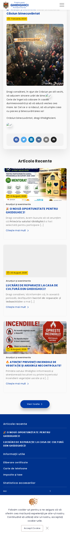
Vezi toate (33, 404)
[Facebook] (16, 140)
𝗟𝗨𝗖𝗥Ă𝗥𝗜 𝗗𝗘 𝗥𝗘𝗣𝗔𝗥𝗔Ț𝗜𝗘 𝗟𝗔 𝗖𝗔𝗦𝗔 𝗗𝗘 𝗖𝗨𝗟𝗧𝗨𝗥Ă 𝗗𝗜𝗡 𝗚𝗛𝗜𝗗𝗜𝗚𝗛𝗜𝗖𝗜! (32, 287)
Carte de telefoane (15, 468)
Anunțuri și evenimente (18, 204)
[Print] (54, 140)
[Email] (46, 140)
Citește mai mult (16, 230)
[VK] (39, 140)
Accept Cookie (32, 528)
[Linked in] (31, 140)
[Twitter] (24, 140)
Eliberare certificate (15, 462)
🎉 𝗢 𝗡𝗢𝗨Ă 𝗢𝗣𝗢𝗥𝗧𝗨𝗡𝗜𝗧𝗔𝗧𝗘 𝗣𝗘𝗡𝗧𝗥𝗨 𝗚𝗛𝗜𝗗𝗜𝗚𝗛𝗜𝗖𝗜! (32, 210)
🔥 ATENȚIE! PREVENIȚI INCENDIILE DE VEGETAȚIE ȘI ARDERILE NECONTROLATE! (34, 363)
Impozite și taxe (12, 474)
